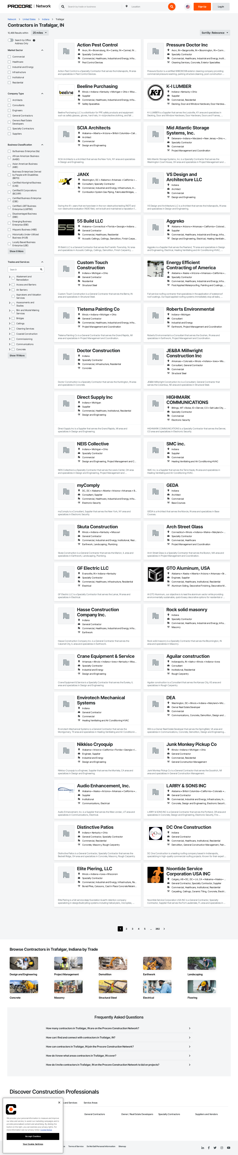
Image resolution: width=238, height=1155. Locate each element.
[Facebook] (209, 1148)
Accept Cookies (33, 1136)
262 (158, 928)
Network (43, 6)
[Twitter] (215, 1147)
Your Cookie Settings (33, 1144)
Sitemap (122, 1146)
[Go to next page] (164, 928)
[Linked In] (202, 1147)
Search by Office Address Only (23, 42)
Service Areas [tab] (90, 1102)
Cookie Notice (46, 1130)
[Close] (59, 1102)
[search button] (172, 6)
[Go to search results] (41, 269)
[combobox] (148, 6)
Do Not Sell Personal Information (101, 1146)
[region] (33, 1125)
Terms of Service (76, 1146)
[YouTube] (228, 1148)
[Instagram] (221, 1147)
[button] (9, 57)
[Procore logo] (20, 7)
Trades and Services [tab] (67, 1102)
